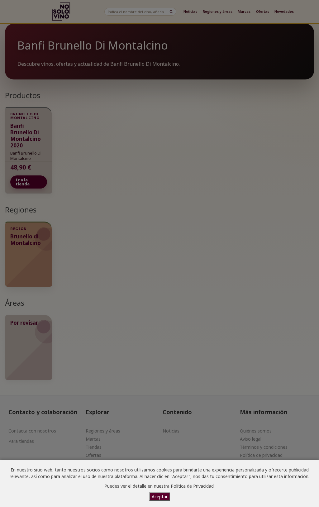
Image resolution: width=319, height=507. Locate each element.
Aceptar (160, 497)
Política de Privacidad (192, 486)
